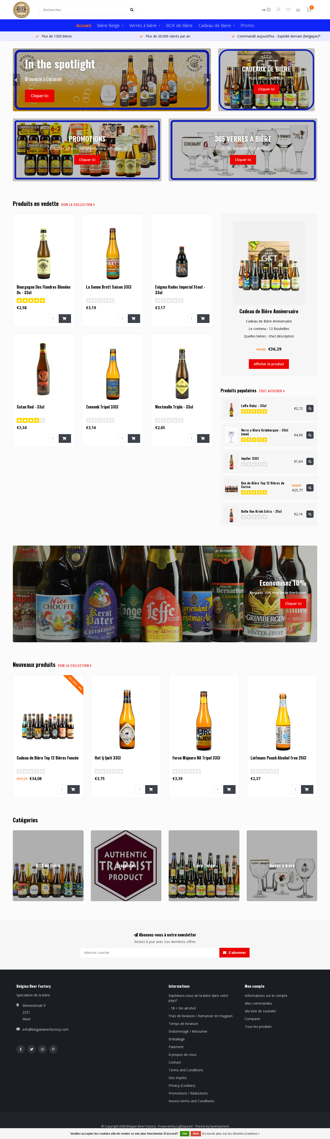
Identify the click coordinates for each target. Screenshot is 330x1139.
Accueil (83, 25)
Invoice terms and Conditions (191, 1101)
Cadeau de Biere (215, 25)
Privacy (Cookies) (182, 1085)
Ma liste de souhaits (260, 1011)
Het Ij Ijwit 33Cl (108, 758)
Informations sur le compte (266, 995)
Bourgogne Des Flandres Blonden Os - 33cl (43, 289)
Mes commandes (258, 1003)
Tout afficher (271, 391)
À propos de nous (182, 1054)
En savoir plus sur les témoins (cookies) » (231, 1133)
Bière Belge (108, 25)
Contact (175, 1062)
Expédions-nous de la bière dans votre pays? (198, 998)
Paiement (176, 1046)
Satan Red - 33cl (30, 407)
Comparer (252, 1018)
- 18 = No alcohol (182, 1008)
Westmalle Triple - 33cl (174, 407)
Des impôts (178, 1077)
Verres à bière (143, 25)
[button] (16, 80)
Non (196, 1133)
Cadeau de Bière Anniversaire (268, 311)
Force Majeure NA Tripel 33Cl (196, 758)
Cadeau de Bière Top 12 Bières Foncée (48, 758)
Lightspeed (184, 1126)
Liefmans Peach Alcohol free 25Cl (278, 758)
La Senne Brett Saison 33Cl (108, 287)
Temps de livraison (183, 1023)
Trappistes (99, 832)
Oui (184, 1133)
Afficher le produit (269, 364)
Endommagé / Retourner (188, 1031)
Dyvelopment (219, 1126)
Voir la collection (77, 204)
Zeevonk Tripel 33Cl (102, 407)
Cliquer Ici (39, 95)
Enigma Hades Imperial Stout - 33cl (180, 289)
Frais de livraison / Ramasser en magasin (201, 1016)
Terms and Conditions (186, 1070)
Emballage (177, 1039)
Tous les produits (258, 1026)
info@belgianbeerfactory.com (45, 1029)
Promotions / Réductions (188, 1093)
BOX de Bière (179, 25)
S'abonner (237, 952)
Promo (247, 25)
